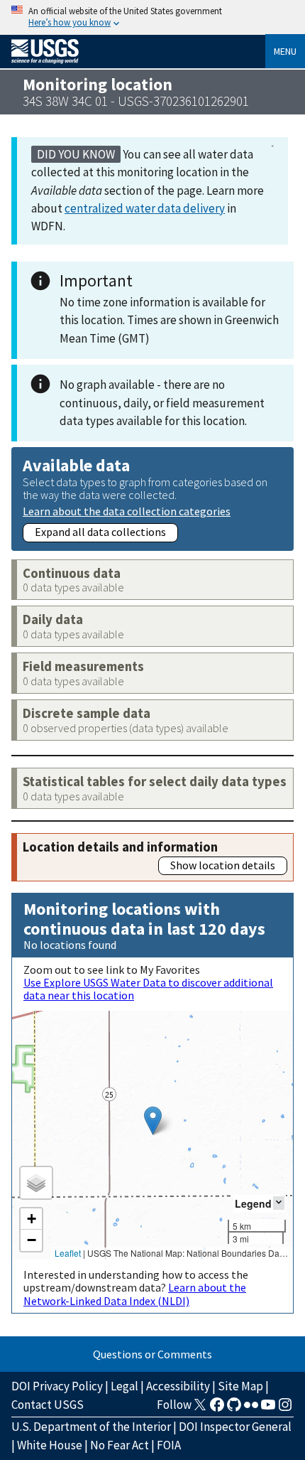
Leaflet (68, 1253)
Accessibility (178, 1386)
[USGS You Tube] (268, 1409)
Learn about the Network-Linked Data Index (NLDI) (134, 1293)
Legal (124, 1386)
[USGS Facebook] (217, 1409)
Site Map (240, 1386)
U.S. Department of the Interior (91, 1426)
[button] (153, 1120)
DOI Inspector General (235, 1426)
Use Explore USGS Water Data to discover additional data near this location (148, 988)
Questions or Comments (152, 1354)
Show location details (222, 865)
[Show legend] (278, 1203)
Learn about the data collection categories (127, 510)
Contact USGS (47, 1404)
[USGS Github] (234, 1409)
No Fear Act (119, 1445)
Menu (285, 51)
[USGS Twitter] (200, 1409)
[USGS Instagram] (285, 1409)
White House (49, 1445)
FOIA (169, 1445)
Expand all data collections (100, 532)
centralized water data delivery (145, 208)
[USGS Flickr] (251, 1409)
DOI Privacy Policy (57, 1386)
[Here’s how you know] (152, 17)
